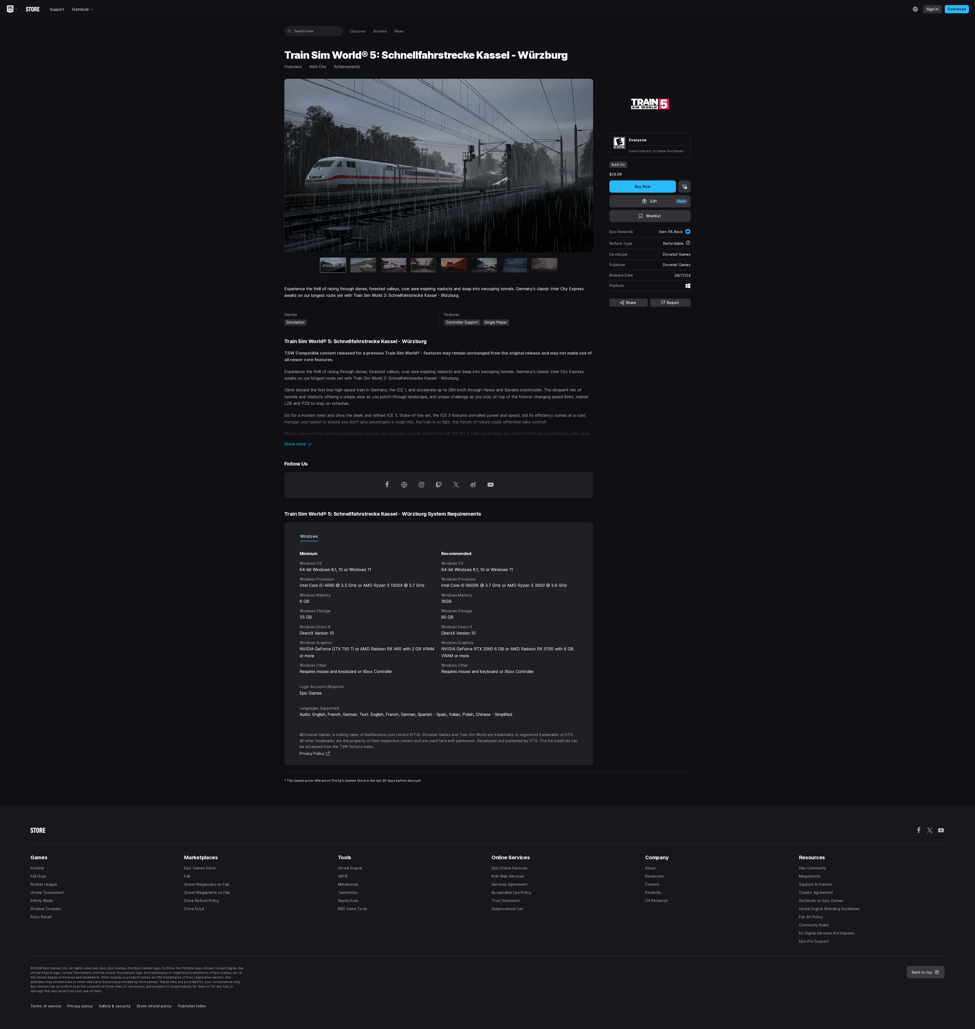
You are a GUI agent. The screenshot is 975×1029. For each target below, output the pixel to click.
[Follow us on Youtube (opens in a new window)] (490, 485)
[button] (438, 444)
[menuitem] (358, 31)
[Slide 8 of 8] (544, 265)
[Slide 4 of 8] (424, 265)
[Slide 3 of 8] (393, 265)
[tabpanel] (439, 608)
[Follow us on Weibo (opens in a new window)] (473, 485)
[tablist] (439, 536)
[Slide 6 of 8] (484, 265)
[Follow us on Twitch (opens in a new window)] (438, 485)
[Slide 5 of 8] (454, 265)
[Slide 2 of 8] (363, 265)
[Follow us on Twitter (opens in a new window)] (456, 485)
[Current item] (333, 265)
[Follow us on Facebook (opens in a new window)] (387, 485)
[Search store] (289, 31)
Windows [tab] (309, 536)
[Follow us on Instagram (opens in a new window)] (421, 485)
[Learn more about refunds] (688, 243)
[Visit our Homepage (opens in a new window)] (404, 485)
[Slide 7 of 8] (514, 265)
